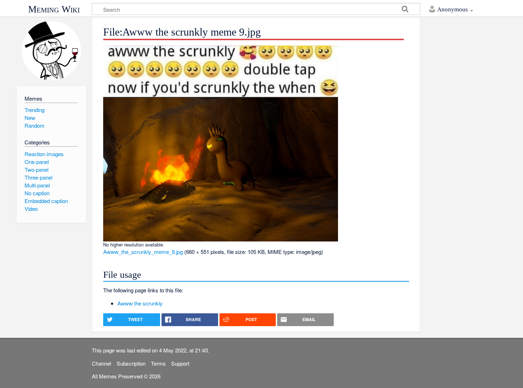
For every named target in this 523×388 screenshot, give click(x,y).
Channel (101, 363)
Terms (158, 363)
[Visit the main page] (51, 50)
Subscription (131, 363)
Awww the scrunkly (140, 303)
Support (180, 363)
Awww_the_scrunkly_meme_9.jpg (143, 251)
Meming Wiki (54, 9)
